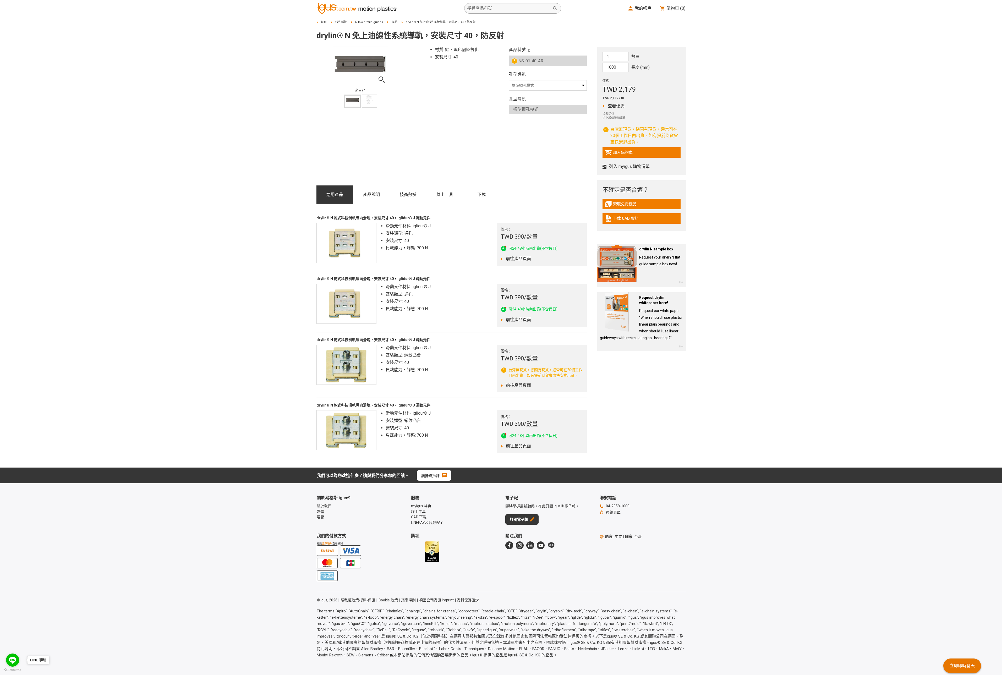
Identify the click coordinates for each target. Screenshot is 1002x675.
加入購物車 (619, 153)
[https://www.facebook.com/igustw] (509, 545)
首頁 (324, 22)
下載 (481, 194)
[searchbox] (508, 8)
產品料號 (517, 49)
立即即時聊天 (962, 665)
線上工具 (444, 194)
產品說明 (371, 194)
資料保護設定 (468, 600)
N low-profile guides (369, 22)
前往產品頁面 (522, 258)
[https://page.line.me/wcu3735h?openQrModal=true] (551, 545)
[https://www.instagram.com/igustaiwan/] (520, 545)
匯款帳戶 (327, 543)
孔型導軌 (517, 74)
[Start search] (555, 8)
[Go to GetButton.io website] (12, 669)
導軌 (394, 22)
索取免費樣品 (626, 205)
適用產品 (334, 194)
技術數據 (408, 194)
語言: (613, 536)
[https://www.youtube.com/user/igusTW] (541, 545)
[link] (642, 205)
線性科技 (341, 22)
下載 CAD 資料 (626, 219)
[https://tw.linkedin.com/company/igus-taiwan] (530, 545)
